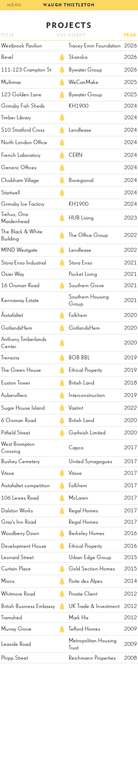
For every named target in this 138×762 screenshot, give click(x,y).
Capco (76, 448)
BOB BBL (79, 358)
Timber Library (16, 118)
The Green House (21, 370)
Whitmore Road (18, 594)
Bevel (7, 57)
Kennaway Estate (20, 300)
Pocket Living (83, 274)
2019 (130, 358)
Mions (8, 581)
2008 (130, 658)
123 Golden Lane (21, 95)
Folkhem (78, 315)
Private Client (83, 594)
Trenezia (10, 358)
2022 (130, 235)
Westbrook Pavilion (21, 46)
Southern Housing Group (89, 300)
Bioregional (81, 180)
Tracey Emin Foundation (95, 46)
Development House (23, 546)
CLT (61, 35)
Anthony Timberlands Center (23, 343)
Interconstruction (87, 395)
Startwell (10, 193)
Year (130, 35)
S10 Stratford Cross (23, 130)
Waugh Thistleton (68, 4)
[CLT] (62, 57)
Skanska (78, 57)
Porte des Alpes (85, 581)
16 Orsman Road (20, 286)
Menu (14, 4)
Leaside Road (16, 644)
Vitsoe (7, 473)
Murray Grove (16, 629)
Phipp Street (14, 658)
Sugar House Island (23, 408)
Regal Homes (83, 511)
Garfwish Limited (87, 433)
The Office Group (88, 235)
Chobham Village (20, 180)
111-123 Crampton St (26, 70)
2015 (130, 558)
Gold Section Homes (92, 569)
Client (77, 35)
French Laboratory (20, 155)
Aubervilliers (14, 395)
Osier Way (12, 274)
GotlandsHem (16, 328)
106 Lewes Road (20, 498)
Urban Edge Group (90, 558)
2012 (130, 594)
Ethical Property (85, 370)
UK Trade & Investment (94, 606)
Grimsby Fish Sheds (23, 106)
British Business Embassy (28, 606)
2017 (130, 448)
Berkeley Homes (86, 533)
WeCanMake (83, 82)
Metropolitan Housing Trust (92, 644)
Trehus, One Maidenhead (15, 218)
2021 (130, 263)
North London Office (24, 143)
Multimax (11, 82)
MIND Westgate (19, 250)
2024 (130, 106)
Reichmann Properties (92, 658)
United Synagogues (90, 462)
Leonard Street (17, 558)
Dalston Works (17, 511)
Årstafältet (12, 315)
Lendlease (80, 130)
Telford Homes (84, 629)
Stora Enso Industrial (23, 263)
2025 (130, 82)
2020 (130, 315)
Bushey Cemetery (20, 462)
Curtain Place (16, 569)
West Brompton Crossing (18, 448)
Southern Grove (86, 286)
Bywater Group (85, 70)
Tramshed (11, 618)
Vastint (76, 408)
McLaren (78, 498)
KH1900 (78, 106)
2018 (130, 383)
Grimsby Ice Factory (22, 204)
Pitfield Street (15, 433)
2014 (130, 581)
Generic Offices (18, 168)
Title (7, 35)
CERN (75, 155)
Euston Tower (15, 383)
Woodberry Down (20, 533)
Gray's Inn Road (18, 522)
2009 (130, 629)
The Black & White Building (21, 235)
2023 (130, 218)
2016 (130, 533)
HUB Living (81, 218)
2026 (130, 46)
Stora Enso (80, 263)
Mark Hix (78, 618)
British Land (81, 383)
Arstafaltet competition (25, 486)
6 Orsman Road (18, 420)
